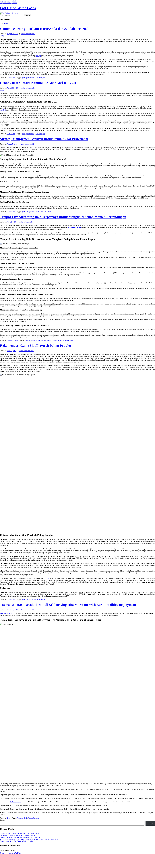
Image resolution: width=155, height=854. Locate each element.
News (13, 78)
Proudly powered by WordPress (10, 853)
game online (30, 78)
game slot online (34, 212)
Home (6, 23)
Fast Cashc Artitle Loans (18, 8)
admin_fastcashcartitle (28, 34)
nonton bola (42, 340)
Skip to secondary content (8, 3)
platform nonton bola (54, 340)
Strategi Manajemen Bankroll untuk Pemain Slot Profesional (44, 139)
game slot (25, 212)
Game (9, 78)
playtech (32, 599)
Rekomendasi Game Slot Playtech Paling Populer (35, 345)
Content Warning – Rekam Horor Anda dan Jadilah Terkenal (44, 29)
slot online (47, 212)
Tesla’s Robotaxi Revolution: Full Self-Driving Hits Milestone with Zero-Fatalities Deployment (68, 605)
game (23, 78)
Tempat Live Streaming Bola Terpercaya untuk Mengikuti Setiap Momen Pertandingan (63, 217)
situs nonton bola (67, 340)
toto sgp (38, 56)
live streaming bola (31, 340)
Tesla (25, 818)
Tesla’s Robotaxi (15, 802)
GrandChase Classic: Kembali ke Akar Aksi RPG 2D (38, 83)
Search (2, 15)
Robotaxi (20, 818)
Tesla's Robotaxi (33, 818)
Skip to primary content (8, 1)
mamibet (3, 110)
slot (42, 212)
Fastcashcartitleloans (7, 613)
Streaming (10, 340)
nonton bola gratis (74, 227)
